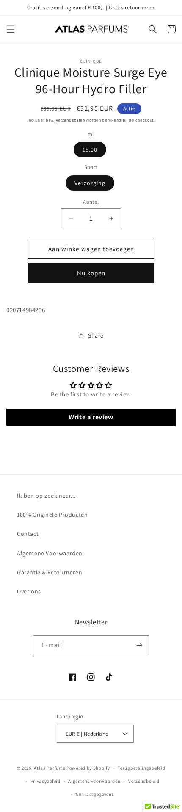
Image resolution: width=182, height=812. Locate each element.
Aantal (91, 201)
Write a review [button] (91, 417)
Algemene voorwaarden (94, 781)
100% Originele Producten (52, 514)
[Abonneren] (139, 645)
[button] (10, 29)
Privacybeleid (45, 781)
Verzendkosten (70, 120)
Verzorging (89, 183)
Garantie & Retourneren (49, 572)
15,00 (90, 149)
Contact (28, 534)
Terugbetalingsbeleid (141, 768)
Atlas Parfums (49, 768)
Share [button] (96, 335)
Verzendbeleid (144, 781)
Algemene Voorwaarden (50, 553)
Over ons (29, 591)
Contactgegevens (95, 794)
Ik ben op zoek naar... (46, 495)
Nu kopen (91, 273)
